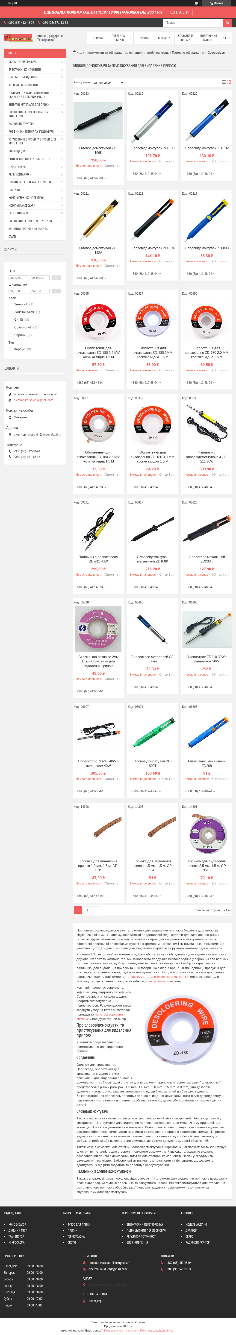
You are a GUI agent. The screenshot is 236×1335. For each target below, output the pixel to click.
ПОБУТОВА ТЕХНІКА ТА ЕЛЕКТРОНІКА (30, 182)
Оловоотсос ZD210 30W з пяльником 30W (206, 659)
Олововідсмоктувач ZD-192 (207, 148)
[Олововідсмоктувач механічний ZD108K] (152, 529)
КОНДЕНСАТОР (17, 1225)
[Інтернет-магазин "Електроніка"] (18, 38)
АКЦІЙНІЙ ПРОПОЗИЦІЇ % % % (28, 229)
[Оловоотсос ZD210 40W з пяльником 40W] (98, 734)
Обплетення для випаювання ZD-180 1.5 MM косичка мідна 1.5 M (98, 352)
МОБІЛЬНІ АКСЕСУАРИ (22, 206)
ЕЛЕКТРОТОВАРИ (18, 213)
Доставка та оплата (185, 38)
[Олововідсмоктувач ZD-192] (207, 120)
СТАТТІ (12, 237)
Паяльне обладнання (188, 52)
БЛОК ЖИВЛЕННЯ (137, 1242)
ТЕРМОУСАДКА (76, 1236)
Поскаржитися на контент (121, 1330)
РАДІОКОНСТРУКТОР (198, 1242)
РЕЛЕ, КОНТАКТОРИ (20, 174)
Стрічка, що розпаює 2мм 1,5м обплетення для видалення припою (98, 661)
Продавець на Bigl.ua (118, 1326)
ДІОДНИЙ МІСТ (18, 1231)
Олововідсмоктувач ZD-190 (152, 148)
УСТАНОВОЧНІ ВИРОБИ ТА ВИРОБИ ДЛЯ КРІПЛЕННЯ (32, 141)
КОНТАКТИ (179, 12)
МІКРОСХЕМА (16, 1242)
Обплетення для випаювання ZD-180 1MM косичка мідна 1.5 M (153, 352)
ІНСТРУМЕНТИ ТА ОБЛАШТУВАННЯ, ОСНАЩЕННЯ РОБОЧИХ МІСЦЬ (29, 95)
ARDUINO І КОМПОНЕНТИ (23, 85)
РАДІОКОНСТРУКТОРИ (22, 124)
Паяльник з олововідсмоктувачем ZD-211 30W (206, 456)
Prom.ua (140, 1322)
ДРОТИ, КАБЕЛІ (18, 167)
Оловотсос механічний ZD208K (207, 559)
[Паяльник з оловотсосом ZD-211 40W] (98, 529)
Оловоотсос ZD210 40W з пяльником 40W (98, 763)
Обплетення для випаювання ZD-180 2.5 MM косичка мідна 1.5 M (98, 456)
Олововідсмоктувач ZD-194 (152, 248)
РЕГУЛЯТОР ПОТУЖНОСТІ (141, 1236)
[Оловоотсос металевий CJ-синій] (152, 629)
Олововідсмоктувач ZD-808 (207, 248)
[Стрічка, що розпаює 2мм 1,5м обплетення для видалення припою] (98, 629)
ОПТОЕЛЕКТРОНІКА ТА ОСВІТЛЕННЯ (29, 159)
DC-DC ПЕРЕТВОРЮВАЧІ (23, 62)
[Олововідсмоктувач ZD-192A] (98, 220)
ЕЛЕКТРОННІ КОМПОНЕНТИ (25, 70)
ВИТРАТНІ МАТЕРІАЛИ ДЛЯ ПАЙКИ (29, 105)
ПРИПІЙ (72, 1231)
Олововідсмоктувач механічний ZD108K (152, 559)
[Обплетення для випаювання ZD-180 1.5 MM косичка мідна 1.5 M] (98, 320)
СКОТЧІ (72, 1242)
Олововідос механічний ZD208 (206, 763)
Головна (97, 38)
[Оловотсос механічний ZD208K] (207, 529)
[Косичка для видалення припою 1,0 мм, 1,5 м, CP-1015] (98, 834)
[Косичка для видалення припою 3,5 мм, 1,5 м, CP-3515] (207, 834)
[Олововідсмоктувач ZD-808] (207, 220)
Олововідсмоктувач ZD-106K (98, 150)
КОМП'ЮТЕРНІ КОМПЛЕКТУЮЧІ (27, 198)
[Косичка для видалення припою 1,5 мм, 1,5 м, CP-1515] (152, 834)
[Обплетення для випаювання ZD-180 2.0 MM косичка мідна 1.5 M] (207, 320)
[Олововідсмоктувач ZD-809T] (152, 734)
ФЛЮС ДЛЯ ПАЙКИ (79, 1225)
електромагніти (157, 981)
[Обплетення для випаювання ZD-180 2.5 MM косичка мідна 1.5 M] (98, 425)
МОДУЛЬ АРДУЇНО (196, 1225)
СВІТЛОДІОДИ (17, 151)
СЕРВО (189, 1236)
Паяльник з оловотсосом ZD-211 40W (98, 559)
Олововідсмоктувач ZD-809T (152, 763)
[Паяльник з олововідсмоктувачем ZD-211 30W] (207, 425)
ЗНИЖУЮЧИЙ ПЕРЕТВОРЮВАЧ (145, 1225)
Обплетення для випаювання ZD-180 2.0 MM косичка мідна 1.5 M (207, 352)
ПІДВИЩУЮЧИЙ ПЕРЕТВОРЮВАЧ (146, 1231)
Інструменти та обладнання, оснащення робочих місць (127, 52)
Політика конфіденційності (157, 1330)
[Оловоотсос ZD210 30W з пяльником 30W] (207, 629)
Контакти (164, 38)
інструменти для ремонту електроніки (159, 976)
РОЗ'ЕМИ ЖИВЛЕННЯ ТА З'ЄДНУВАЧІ (31, 132)
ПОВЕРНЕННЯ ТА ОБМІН (208, 38)
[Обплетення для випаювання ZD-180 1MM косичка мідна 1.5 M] (152, 320)
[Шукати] (227, 23)
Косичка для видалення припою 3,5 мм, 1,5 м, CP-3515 (207, 865)
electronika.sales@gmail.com (33, 400)
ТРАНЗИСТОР (16, 1236)
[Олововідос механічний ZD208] (207, 734)
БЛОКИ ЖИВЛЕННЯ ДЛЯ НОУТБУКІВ (30, 221)
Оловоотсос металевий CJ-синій (152, 659)
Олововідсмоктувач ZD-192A (98, 250)
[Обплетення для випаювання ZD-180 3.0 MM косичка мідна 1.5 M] (152, 425)
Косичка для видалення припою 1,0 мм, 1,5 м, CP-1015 (98, 865)
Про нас (144, 38)
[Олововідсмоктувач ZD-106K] (98, 120)
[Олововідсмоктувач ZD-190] (152, 120)
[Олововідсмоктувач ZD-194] (152, 220)
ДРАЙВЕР (191, 1231)
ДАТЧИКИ (14, 190)
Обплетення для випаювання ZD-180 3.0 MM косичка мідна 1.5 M (152, 456)
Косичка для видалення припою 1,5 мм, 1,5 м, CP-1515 (153, 865)
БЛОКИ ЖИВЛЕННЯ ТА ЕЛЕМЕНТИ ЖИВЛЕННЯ (29, 114)
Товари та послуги (118, 38)
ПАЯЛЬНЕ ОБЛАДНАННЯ (23, 77)
